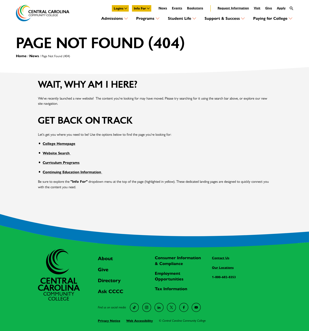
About (105, 258)
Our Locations (223, 267)
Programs (145, 18)
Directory (109, 280)
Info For (140, 8)
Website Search (57, 153)
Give (268, 8)
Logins (118, 8)
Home (21, 56)
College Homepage (59, 143)
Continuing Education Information (72, 172)
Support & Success (222, 18)
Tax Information (171, 288)
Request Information (233, 8)
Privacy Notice (109, 321)
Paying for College (270, 18)
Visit (257, 8)
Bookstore (195, 8)
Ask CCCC (110, 291)
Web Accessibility (139, 321)
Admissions (112, 18)
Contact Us (220, 258)
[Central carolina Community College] (59, 299)
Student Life (179, 18)
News (163, 8)
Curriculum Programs (61, 162)
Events (177, 8)
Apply (281, 8)
